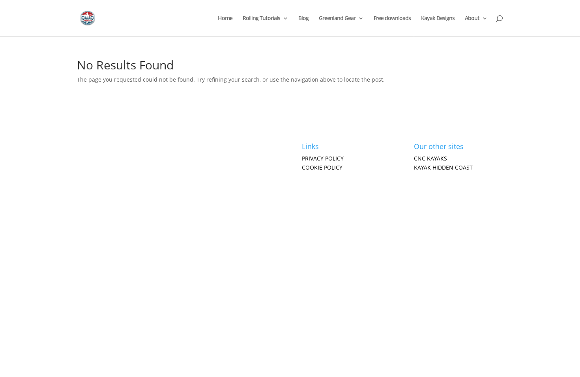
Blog (303, 18)
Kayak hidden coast (443, 167)
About (472, 18)
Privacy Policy (323, 158)
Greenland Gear (337, 18)
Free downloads (392, 18)
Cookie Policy (322, 167)
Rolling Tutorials (261, 18)
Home (225, 18)
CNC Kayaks (430, 158)
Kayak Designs (438, 18)
